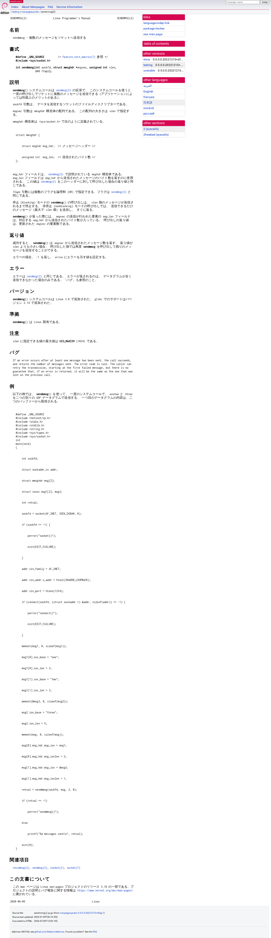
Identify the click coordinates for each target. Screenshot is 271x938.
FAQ (50, 7)
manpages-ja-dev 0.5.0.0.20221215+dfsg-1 (82, 913)
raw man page (152, 34)
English (148, 91)
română (148, 108)
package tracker (153, 28)
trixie (146, 59)
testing (15, 12)
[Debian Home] (4, 7)
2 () (151, 129)
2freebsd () (156, 134)
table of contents (156, 44)
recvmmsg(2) (21, 867)
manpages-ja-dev (30, 12)
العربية (147, 86)
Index (14, 7)
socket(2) (57, 867)
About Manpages (33, 7)
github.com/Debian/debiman (49, 931)
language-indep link (156, 23)
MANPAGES (16, 1)
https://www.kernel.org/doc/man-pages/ (105, 890)
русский (148, 113)
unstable (149, 70)
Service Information (69, 7)
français (148, 97)
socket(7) (73, 867)
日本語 (147, 102)
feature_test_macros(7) (78, 56)
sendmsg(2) (63, 90)
